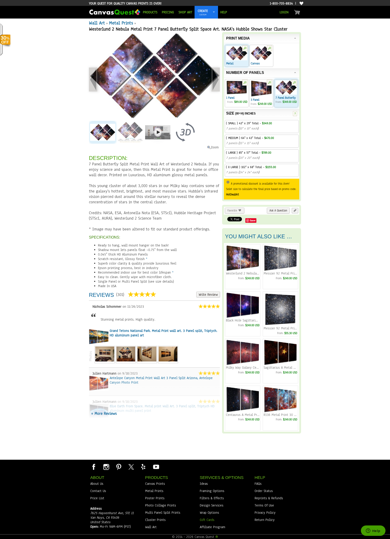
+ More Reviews (104, 413)
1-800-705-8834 (281, 3)
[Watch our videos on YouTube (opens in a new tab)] (155, 466)
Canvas (255, 63)
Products (150, 12)
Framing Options (212, 491)
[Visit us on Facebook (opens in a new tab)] (93, 466)
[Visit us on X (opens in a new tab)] (131, 466)
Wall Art (97, 23)
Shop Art (185, 12)
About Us (96, 483)
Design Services (211, 505)
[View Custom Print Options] (214, 12)
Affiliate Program (212, 527)
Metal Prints (121, 23)
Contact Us (98, 491)
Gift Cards (207, 520)
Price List (97, 498)
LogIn (284, 12)
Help (223, 12)
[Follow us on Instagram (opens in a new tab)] (106, 466)
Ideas (204, 483)
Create (203, 11)
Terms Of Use (264, 505)
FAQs (258, 483)
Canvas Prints (155, 483)
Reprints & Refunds (269, 498)
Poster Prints (155, 498)
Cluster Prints (155, 520)
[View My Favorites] (301, 3)
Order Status (264, 491)
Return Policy (265, 520)
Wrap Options (209, 512)
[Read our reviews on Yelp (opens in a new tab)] (143, 466)
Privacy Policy (265, 512)
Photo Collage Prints (160, 505)
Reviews (101, 295)
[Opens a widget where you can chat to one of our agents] (373, 531)
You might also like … (258, 236)
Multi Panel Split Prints (162, 512)
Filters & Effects (212, 498)
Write (208, 294)
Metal (230, 63)
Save (252, 220)
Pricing (168, 12)
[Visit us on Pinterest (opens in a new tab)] (118, 466)
